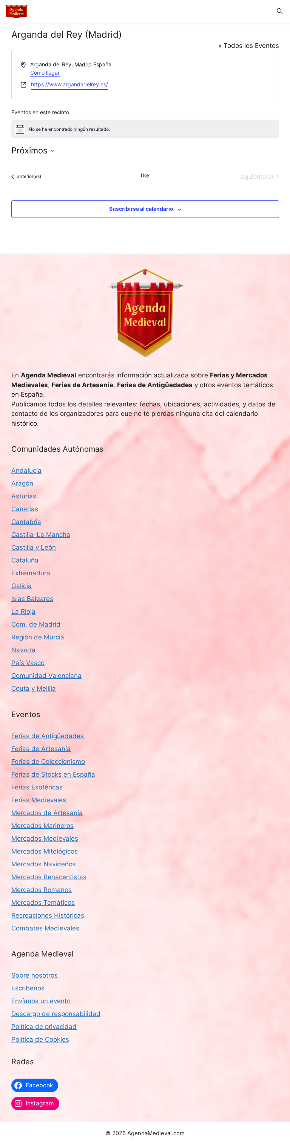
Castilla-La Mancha (40, 534)
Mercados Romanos (41, 890)
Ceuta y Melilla (33, 688)
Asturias (23, 496)
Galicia (21, 586)
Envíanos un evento (41, 1001)
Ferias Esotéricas (37, 787)
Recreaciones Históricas (47, 915)
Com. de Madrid (35, 624)
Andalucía (26, 470)
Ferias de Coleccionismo (48, 761)
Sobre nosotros (34, 975)
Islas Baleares (32, 598)
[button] (279, 11)
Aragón (22, 483)
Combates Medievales (45, 928)
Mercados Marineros (42, 825)
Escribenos (28, 988)
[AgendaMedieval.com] (16, 11)
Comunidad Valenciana (46, 675)
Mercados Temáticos (43, 902)
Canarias (24, 509)
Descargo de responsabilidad (55, 1014)
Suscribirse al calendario (141, 208)
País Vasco (28, 663)
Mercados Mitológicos (44, 851)
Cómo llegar (45, 72)
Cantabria (26, 522)
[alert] (145, 129)
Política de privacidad (44, 1026)
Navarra (23, 650)
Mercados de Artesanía (47, 813)
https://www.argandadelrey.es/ (69, 84)
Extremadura (30, 573)
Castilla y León (33, 547)
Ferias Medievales (38, 800)
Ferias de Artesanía (41, 749)
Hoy (145, 175)
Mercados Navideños (43, 864)
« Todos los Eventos (248, 45)
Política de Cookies (40, 1039)
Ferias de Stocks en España (53, 774)
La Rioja (23, 611)
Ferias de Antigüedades (47, 736)
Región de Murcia (37, 637)
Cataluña (25, 560)
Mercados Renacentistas (48, 877)
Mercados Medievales (44, 838)
